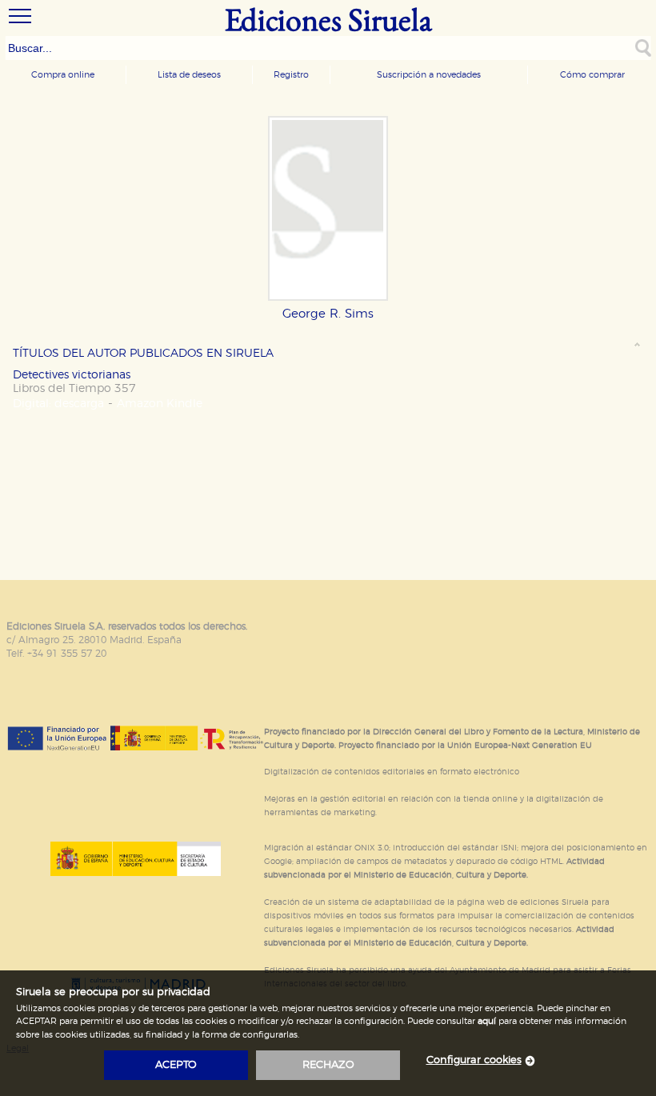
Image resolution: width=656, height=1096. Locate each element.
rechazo (328, 1065)
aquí (487, 1021)
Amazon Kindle (159, 404)
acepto (176, 1065)
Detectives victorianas (71, 375)
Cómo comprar (592, 74)
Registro (291, 74)
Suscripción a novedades (429, 74)
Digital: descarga (58, 404)
